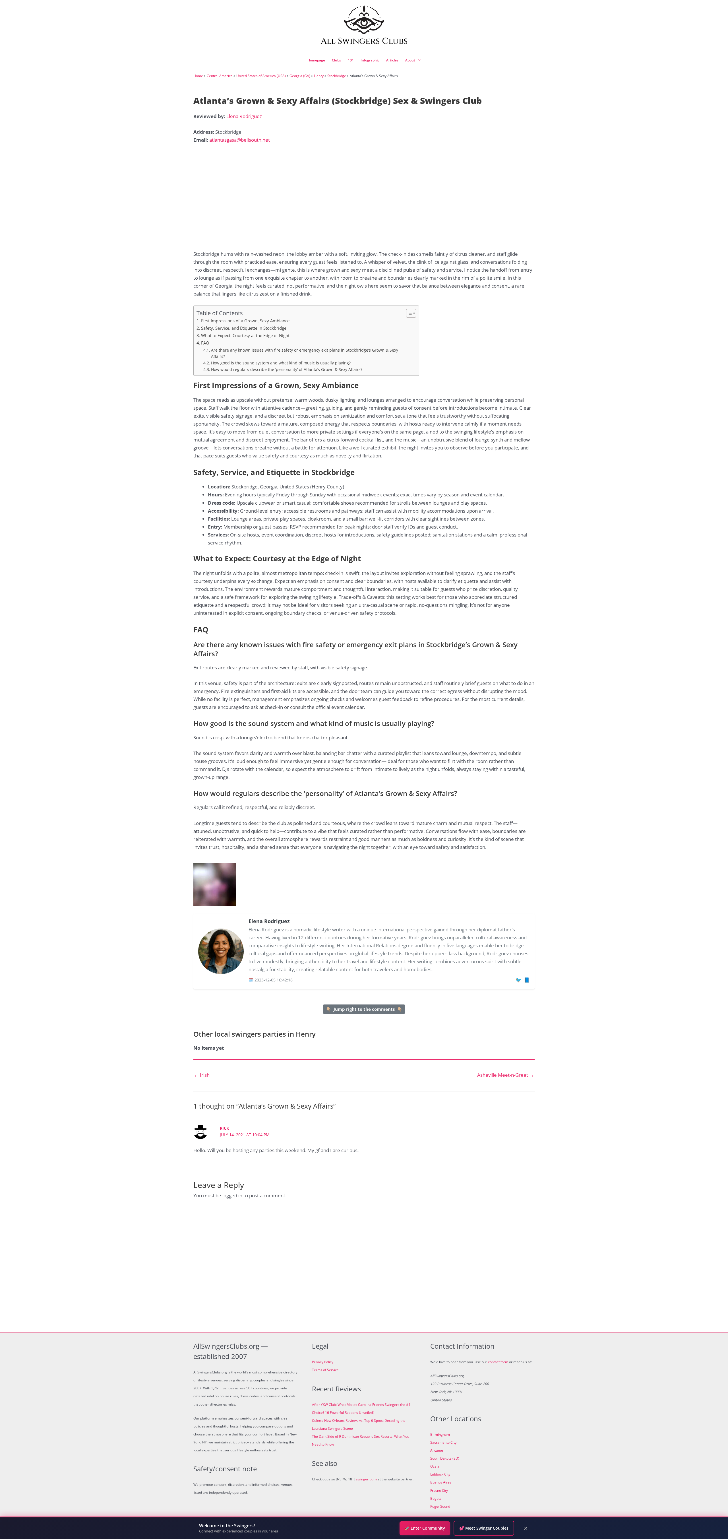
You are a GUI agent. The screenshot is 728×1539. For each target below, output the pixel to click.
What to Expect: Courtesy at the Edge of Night (245, 335)
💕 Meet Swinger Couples (483, 1528)
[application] (418, 60)
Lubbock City (440, 1474)
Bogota (436, 1498)
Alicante (436, 1450)
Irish (202, 1075)
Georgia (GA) (299, 75)
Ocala (434, 1466)
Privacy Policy (322, 1361)
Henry (319, 75)
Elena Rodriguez (244, 116)
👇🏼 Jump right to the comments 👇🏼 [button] (364, 1009)
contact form (498, 1361)
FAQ (205, 343)
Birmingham (440, 1434)
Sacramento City (443, 1442)
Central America (220, 75)
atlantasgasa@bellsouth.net (239, 140)
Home (198, 75)
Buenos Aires (440, 1482)
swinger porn (366, 1479)
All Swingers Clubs (364, 41)
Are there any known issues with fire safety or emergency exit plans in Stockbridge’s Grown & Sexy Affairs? (304, 353)
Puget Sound (440, 1506)
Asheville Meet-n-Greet (505, 1075)
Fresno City (439, 1490)
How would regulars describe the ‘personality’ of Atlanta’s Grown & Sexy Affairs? (286, 369)
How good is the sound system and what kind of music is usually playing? (281, 363)
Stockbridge (336, 75)
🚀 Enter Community (425, 1528)
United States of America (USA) (261, 75)
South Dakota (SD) (444, 1458)
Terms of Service (325, 1369)
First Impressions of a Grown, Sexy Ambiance (245, 320)
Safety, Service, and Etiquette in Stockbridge (243, 328)
